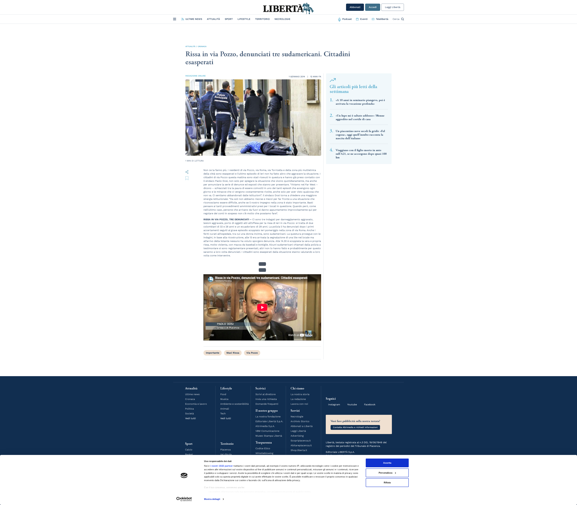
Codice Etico (262, 448)
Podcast (347, 19)
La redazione (298, 399)
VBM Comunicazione (267, 431)
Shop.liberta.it (299, 450)
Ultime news (192, 394)
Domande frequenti (266, 403)
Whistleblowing (264, 453)
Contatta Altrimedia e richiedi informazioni (355, 427)
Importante (212, 352)
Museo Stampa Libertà (268, 435)
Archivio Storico (300, 421)
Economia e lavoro (196, 403)
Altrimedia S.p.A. (265, 426)
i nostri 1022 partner (221, 466)
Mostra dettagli (212, 499)
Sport (229, 19)
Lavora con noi (299, 403)
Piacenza (225, 449)
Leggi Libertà (392, 7)
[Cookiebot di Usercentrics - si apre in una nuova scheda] (184, 499)
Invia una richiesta (266, 399)
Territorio (262, 19)
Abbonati (355, 7)
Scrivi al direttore (265, 394)
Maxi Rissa (232, 352)
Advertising (297, 435)
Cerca (396, 19)
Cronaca (202, 46)
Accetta (387, 463)
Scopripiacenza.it (301, 440)
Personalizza (385, 472)
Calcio (188, 449)
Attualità (213, 19)
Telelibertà (382, 19)
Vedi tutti (190, 418)
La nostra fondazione (268, 416)
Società (189, 413)
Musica (224, 399)
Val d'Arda (226, 454)
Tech (223, 413)
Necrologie (282, 19)
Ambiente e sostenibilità (234, 403)
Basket (189, 454)
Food (223, 394)
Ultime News (193, 19)
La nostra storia (300, 394)
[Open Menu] (174, 19)
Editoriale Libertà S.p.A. (269, 421)
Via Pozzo (252, 352)
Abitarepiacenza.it (301, 445)
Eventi (364, 19)
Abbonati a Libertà (302, 426)
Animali (224, 408)
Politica (189, 408)
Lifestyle (244, 19)
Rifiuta (387, 482)
